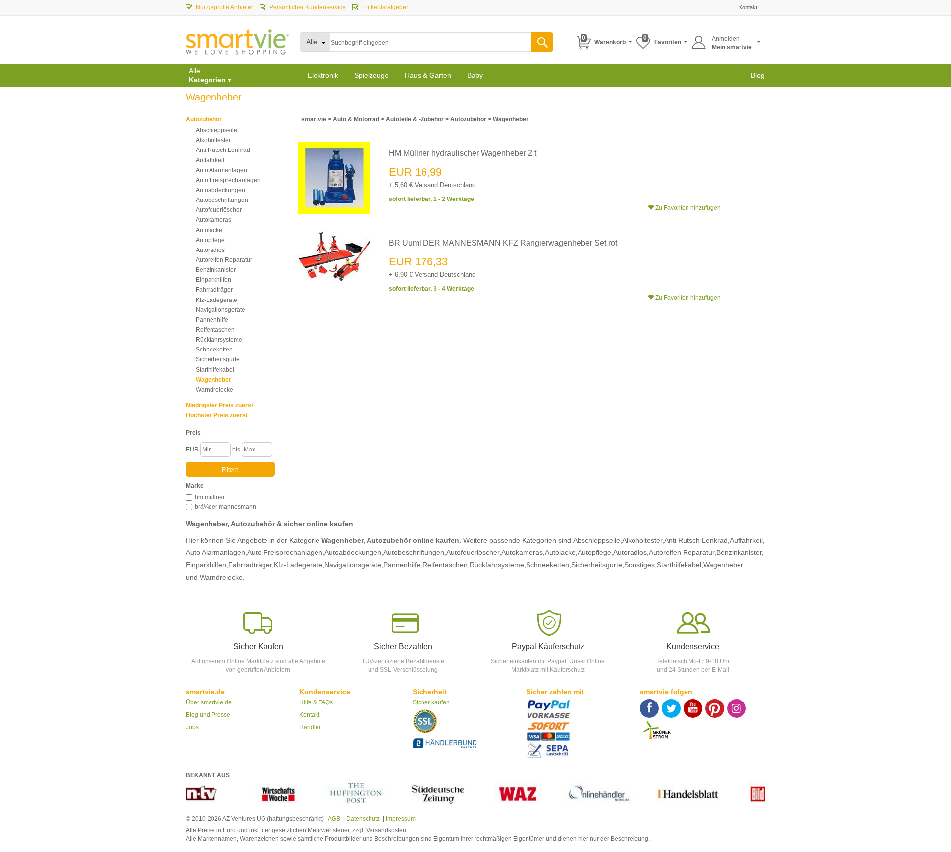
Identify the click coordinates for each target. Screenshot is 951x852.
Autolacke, (561, 552)
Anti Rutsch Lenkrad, (697, 540)
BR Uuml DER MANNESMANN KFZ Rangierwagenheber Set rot (503, 243)
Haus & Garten (428, 75)
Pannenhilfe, (403, 565)
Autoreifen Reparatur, (682, 552)
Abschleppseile (216, 130)
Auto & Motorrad (356, 119)
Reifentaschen (215, 329)
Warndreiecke (214, 389)
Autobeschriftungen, (414, 552)
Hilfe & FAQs (316, 702)
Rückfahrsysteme (219, 339)
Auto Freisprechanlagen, (285, 552)
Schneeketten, (548, 565)
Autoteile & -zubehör (415, 119)
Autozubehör (204, 119)
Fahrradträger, (251, 565)
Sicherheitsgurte (218, 359)
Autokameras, (523, 552)
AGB (333, 818)
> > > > (414, 119)
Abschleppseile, (597, 540)
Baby (475, 75)
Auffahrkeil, (747, 540)
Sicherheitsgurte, (597, 565)
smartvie (313, 119)
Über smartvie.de (209, 702)
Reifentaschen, (446, 565)
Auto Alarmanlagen (221, 170)
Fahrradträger (214, 289)
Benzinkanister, (740, 552)
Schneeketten (214, 349)
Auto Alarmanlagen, (216, 552)
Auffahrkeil (210, 160)
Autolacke (209, 230)
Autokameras (213, 219)
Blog (758, 75)
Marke (195, 485)
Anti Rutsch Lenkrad (223, 150)
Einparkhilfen (213, 279)
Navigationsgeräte (220, 309)
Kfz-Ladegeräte (216, 300)
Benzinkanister (216, 269)
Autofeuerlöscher (219, 209)
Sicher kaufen (431, 702)
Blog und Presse (208, 714)
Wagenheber (213, 379)
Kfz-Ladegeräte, (299, 565)
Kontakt (309, 714)
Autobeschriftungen (222, 200)
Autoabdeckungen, (353, 552)
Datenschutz (363, 818)
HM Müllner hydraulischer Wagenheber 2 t (462, 153)
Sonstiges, (640, 565)
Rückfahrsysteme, (498, 565)
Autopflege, (595, 552)
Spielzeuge (371, 75)
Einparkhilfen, (207, 565)
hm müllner (210, 497)
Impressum (401, 818)
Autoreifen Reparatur (224, 259)
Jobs (192, 727)
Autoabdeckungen (220, 190)
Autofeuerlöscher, (473, 552)
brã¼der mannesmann (225, 506)
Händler (310, 727)
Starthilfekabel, (680, 565)
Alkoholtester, (643, 540)
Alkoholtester (213, 140)
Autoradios (210, 250)
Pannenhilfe (212, 319)
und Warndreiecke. (215, 577)
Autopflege (210, 240)
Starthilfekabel (215, 369)
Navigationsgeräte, (353, 565)
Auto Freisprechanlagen (228, 180)
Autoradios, (631, 552)
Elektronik (323, 75)
